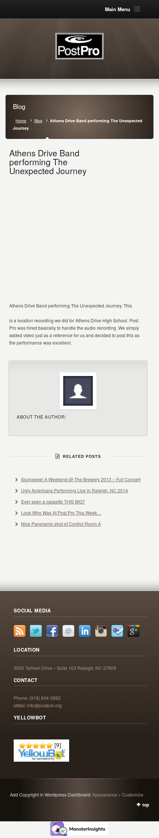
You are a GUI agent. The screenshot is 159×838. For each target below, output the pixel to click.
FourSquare (117, 631)
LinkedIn (85, 631)
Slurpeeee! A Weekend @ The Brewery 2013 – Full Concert (81, 479)
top (145, 804)
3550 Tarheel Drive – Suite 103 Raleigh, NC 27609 (65, 668)
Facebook (52, 631)
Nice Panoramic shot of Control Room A (61, 524)
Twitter (36, 631)
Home (21, 120)
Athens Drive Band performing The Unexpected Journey (48, 161)
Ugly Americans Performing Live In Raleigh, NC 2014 (74, 490)
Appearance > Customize (117, 794)
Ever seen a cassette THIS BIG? (53, 501)
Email (68, 631)
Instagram (101, 631)
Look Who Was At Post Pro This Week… (61, 512)
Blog (38, 120)
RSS (20, 631)
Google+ (133, 631)
